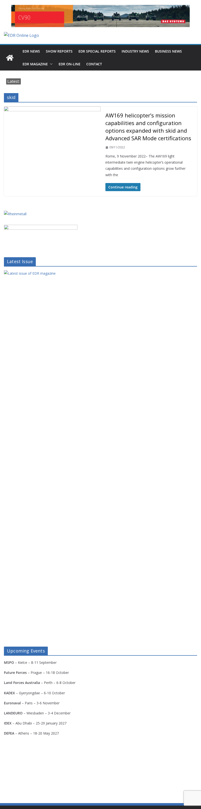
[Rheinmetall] (15, 214)
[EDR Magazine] (10, 58)
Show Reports (59, 51)
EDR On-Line (69, 64)
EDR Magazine (35, 64)
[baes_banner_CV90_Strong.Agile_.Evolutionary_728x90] (100, 16)
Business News (168, 51)
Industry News (135, 51)
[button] (50, 64)
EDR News (31, 51)
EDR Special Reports (97, 51)
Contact (94, 64)
